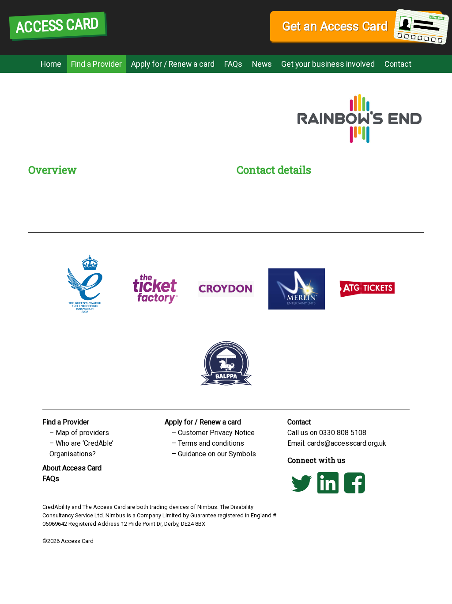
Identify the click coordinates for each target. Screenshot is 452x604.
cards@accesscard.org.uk (346, 443)
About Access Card (72, 468)
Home (51, 64)
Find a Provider (96, 64)
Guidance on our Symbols (217, 454)
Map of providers (82, 432)
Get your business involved (328, 64)
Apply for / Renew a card (173, 64)
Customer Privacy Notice (216, 432)
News (262, 64)
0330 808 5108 (342, 432)
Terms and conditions (211, 443)
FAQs (233, 64)
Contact (397, 64)
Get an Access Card (335, 26)
